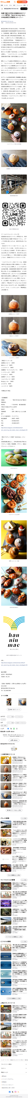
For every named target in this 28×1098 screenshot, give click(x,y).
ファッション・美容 (21, 5)
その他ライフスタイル (20, 722)
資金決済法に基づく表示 (8, 1087)
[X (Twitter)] (11, 728)
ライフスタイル (18, 716)
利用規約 (3, 1082)
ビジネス (3, 719)
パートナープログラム (7, 1079)
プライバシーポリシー (7, 1084)
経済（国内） (4, 725)
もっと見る (23, 818)
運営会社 (3, 1076)
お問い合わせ (14, 740)
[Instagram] (15, 1092)
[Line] (14, 728)
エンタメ (6, 5)
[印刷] (17, 728)
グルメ (10, 5)
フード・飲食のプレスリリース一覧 (14, 1060)
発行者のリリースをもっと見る (14, 810)
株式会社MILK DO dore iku (7, 21)
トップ (2, 1060)
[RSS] (18, 1092)
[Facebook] (8, 728)
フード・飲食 (11, 716)
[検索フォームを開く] (15, 2)
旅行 (14, 5)
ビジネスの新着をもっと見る (14, 998)
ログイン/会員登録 (22, 1)
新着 (2, 5)
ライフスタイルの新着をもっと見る (14, 936)
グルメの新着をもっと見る (14, 875)
